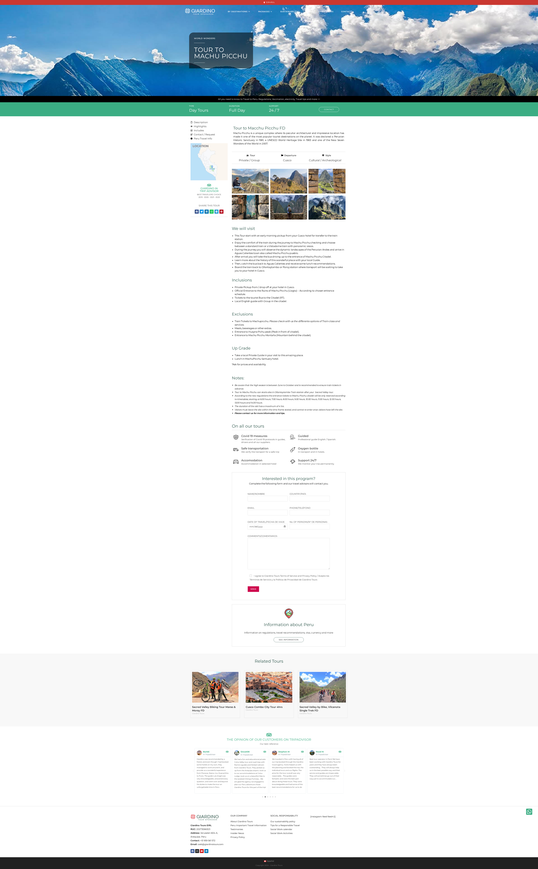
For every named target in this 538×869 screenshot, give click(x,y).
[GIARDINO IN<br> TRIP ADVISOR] (209, 185)
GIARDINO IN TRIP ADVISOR (209, 190)
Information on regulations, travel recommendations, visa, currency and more (288, 632)
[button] (197, 212)
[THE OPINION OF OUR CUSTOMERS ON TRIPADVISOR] (269, 735)
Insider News (237, 833)
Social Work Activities (281, 833)
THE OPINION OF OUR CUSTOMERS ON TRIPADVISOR (269, 740)
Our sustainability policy (282, 821)
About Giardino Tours (241, 821)
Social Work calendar (281, 829)
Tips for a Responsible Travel (285, 825)
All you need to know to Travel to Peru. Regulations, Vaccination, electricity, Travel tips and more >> (269, 99)
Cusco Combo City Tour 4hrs (264, 707)
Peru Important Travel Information (248, 825)
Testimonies (236, 829)
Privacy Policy (237, 837)
